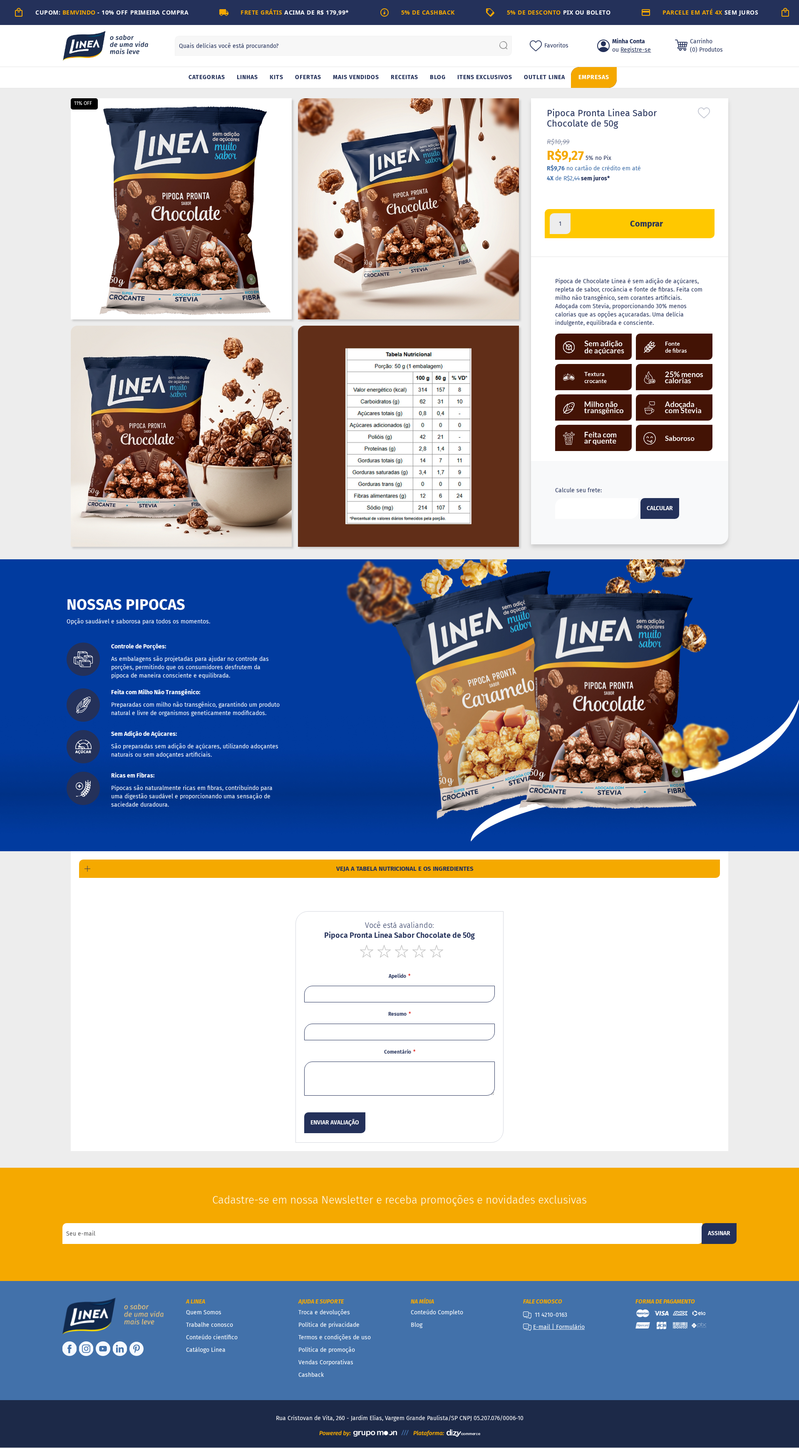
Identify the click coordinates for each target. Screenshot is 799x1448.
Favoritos (556, 45)
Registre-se (635, 49)
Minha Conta (628, 41)
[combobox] (343, 46)
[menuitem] (207, 77)
